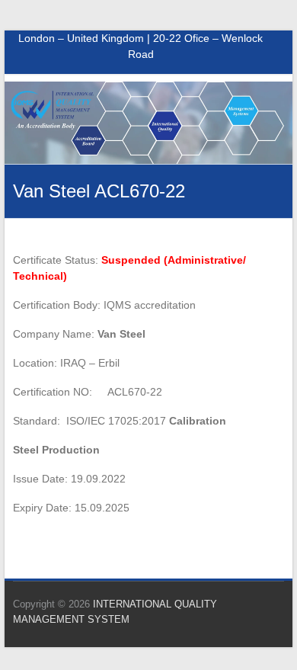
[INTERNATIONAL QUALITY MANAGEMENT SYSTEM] (148, 89)
